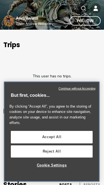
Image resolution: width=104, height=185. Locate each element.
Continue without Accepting (77, 88)
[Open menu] (96, 8)
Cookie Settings (52, 165)
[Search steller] (83, 8)
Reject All (52, 151)
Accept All (52, 137)
